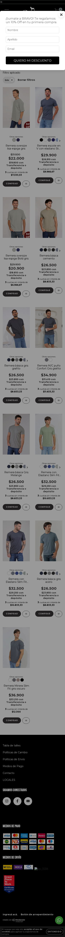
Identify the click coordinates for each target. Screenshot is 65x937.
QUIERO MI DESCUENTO (32, 60)
